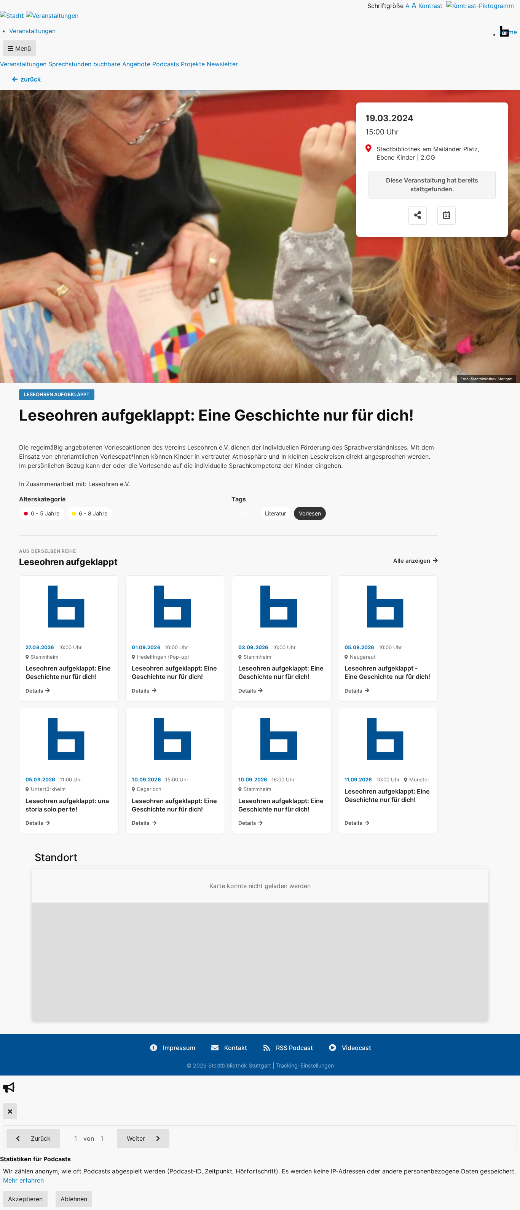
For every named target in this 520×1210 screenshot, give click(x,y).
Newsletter (222, 64)
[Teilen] (417, 215)
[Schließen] (10, 1111)
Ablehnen (74, 1199)
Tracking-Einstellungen (305, 1065)
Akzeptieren (25, 1199)
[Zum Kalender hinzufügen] (446, 215)
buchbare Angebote (121, 64)
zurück (31, 79)
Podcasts (165, 64)
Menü (22, 48)
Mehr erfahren (23, 1180)
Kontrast (432, 6)
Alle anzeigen (411, 560)
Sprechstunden (69, 64)
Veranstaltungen (23, 64)
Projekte (193, 64)
